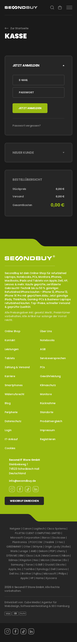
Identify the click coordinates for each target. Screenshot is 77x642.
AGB (43, 349)
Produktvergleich (51, 421)
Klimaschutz (48, 385)
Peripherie (11, 412)
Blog (8, 403)
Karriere (10, 376)
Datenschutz (13, 421)
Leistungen (12, 349)
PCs (42, 367)
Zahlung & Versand (17, 367)
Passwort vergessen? (27, 125)
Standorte (46, 412)
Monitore (46, 394)
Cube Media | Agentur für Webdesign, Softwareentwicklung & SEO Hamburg (37, 604)
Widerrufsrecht (14, 394)
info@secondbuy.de (22, 481)
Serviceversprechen (53, 358)
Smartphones (13, 385)
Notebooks (47, 340)
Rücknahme (48, 403)
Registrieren (48, 439)
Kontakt (10, 340)
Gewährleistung (50, 376)
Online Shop (12, 331)
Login (8, 430)
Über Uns (46, 331)
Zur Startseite (19, 28)
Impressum (47, 430)
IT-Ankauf (11, 439)
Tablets (10, 358)
